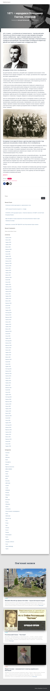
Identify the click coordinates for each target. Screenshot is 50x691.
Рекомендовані (8, 534)
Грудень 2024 (8, 284)
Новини (6, 506)
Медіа (6, 497)
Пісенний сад (8, 518)
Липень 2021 (8, 378)
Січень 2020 (7, 420)
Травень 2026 (8, 244)
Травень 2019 (8, 434)
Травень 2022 (8, 354)
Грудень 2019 (8, 422)
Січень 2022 (7, 364)
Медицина (7, 494)
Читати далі (41, 605)
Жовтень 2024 (8, 286)
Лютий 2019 (7, 441)
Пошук (6, 196)
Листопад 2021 (8, 368)
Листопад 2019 (8, 425)
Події (6, 525)
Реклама (7, 532)
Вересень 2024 (8, 289)
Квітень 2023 (8, 328)
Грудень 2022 (8, 338)
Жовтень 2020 (8, 399)
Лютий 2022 (7, 361)
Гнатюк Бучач (14, 180)
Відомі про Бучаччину (9, 466)
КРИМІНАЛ (7, 490)
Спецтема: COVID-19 (9, 541)
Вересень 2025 (8, 263)
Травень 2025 (8, 272)
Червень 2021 (8, 380)
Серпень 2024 (8, 291)
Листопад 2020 (8, 396)
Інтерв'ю (7, 485)
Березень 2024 (8, 303)
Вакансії (7, 464)
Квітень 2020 (8, 413)
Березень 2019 (8, 439)
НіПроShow (7, 504)
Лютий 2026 (7, 251)
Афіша (6, 455)
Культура (7, 492)
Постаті (9, 178)
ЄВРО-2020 (7, 483)
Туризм (6, 548)
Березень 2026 (8, 249)
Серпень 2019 (8, 432)
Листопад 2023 (8, 312)
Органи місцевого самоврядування (12, 511)
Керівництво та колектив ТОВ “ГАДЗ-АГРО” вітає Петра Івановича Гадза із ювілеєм (21, 224)
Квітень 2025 (8, 275)
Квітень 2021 (8, 385)
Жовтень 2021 (8, 371)
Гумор (6, 473)
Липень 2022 (8, 350)
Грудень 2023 (8, 310)
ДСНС (6, 478)
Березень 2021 (8, 387)
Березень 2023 (8, 331)
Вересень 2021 (8, 373)
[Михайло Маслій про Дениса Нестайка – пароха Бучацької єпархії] (25, 582)
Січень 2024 (7, 307)
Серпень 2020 (8, 403)
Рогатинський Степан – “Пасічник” (15, 634)
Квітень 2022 (8, 357)
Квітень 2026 (8, 246)
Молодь (7, 501)
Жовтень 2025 (8, 261)
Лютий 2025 (7, 279)
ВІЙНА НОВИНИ (8, 469)
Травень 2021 (8, 382)
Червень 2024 (8, 296)
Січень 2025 (7, 282)
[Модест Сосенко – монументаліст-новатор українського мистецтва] (25, 654)
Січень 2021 (7, 392)
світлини (7, 539)
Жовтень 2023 (8, 314)
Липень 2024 (8, 293)
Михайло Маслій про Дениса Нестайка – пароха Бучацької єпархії (25, 600)
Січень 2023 (7, 336)
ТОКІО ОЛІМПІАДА (9, 546)
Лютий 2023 (7, 333)
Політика (7, 527)
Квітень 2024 (8, 300)
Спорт (6, 544)
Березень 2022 (8, 359)
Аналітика (7, 452)
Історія (6, 487)
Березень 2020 (8, 415)
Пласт (6, 520)
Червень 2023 (8, 324)
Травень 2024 (8, 298)
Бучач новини (8, 180)
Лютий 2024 (7, 305)
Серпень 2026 (8, 237)
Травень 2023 (8, 326)
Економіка (7, 480)
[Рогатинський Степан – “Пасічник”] (25, 620)
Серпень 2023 (8, 319)
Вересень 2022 (8, 345)
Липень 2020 (8, 406)
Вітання (7, 471)
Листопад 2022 (8, 340)
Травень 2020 (8, 411)
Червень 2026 (8, 242)
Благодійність (8, 462)
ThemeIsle (45, 688)
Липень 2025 (8, 268)
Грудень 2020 (8, 394)
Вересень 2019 (8, 429)
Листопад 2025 (8, 258)
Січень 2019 (7, 443)
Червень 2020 (8, 408)
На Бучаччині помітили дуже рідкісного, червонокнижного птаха (18, 205)
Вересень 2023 (8, 317)
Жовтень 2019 (8, 427)
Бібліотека (7, 457)
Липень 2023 (8, 321)
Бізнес (6, 459)
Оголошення (8, 508)
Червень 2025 (8, 270)
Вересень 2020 (8, 401)
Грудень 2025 (8, 256)
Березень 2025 (8, 277)
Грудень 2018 (8, 446)
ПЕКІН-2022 (7, 515)
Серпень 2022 (8, 347)
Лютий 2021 (7, 389)
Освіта (6, 513)
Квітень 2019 (8, 436)
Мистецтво (7, 499)
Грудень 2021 (8, 366)
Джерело (5, 174)
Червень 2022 (8, 352)
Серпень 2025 (8, 265)
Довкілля (7, 476)
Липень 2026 (8, 239)
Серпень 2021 (8, 375)
